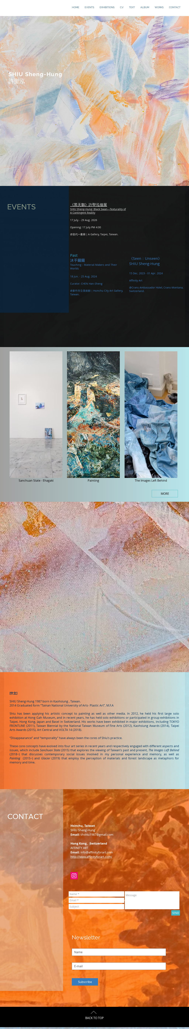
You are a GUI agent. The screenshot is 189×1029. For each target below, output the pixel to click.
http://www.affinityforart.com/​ (91, 857)
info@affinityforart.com (96, 852)
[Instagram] (74, 875)
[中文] (13, 693)
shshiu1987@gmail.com (96, 835)
